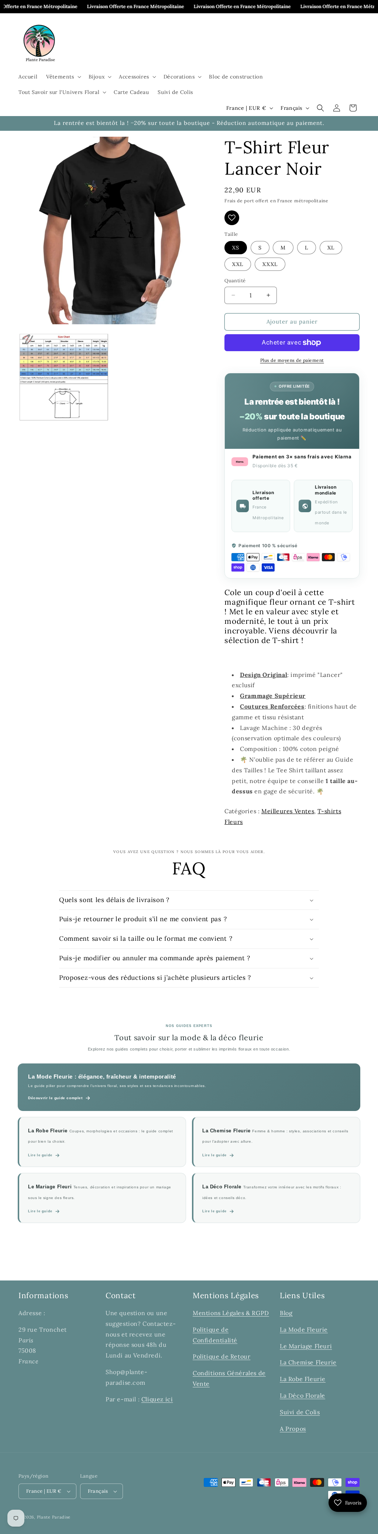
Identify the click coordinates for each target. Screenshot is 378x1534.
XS (235, 247)
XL (330, 247)
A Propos (293, 1428)
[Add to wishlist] (231, 217)
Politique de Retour (221, 1356)
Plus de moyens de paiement (292, 360)
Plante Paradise (54, 1517)
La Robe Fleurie (303, 1379)
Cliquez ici (157, 1399)
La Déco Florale (302, 1395)
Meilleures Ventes (287, 811)
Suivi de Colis (300, 1412)
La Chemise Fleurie (308, 1362)
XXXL (270, 264)
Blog (286, 1313)
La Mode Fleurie (304, 1329)
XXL (237, 264)
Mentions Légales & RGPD (231, 1313)
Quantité (234, 280)
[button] (63, 76)
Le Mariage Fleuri (306, 1346)
